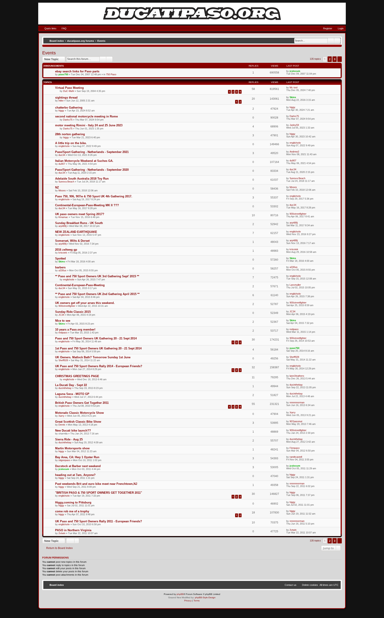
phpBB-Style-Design (205, 597)
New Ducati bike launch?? (73, 430)
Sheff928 (63, 360)
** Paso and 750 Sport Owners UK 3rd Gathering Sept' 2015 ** (97, 276)
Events (49, 52)
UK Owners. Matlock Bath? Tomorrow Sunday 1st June (92, 357)
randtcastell (296, 457)
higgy (61, 110)
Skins (293, 97)
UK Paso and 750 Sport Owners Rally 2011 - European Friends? (98, 521)
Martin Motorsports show (72, 448)
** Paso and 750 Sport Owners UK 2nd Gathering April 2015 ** (97, 294)
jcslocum (295, 71)
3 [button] (334, 59)
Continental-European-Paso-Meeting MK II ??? (87, 205)
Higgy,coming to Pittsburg (73, 502)
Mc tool (293, 87)
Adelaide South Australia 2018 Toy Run (82, 178)
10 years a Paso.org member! (75, 329)
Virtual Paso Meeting (69, 87)
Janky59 (294, 125)
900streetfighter (298, 213)
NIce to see (62, 320)
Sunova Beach (66, 181)
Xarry (61, 415)
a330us (62, 270)
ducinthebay (65, 388)
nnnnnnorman (297, 402)
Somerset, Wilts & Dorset (72, 240)
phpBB (180, 594)
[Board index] (192, 13)
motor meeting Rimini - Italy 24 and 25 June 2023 (88, 125)
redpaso (62, 332)
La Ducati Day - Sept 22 (71, 385)
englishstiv (64, 146)
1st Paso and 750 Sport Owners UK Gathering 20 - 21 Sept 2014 (98, 348)
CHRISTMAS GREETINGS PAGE (77, 376)
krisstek (62, 252)
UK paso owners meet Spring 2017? (79, 214)
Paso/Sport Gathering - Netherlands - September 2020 (92, 169)
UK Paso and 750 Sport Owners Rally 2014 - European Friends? (98, 366)
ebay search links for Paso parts (77, 71)
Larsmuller (295, 284)
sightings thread (66, 97)
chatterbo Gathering (68, 107)
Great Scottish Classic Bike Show (78, 421)
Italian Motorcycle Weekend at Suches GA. (84, 160)
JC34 (61, 314)
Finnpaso (295, 448)
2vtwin (61, 533)
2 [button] (329, 59)
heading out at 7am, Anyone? (75, 475)
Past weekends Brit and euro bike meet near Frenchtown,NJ (96, 483)
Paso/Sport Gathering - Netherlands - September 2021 (92, 152)
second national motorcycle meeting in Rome (86, 116)
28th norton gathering (70, 134)
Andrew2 (294, 151)
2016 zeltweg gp (66, 249)
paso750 (63, 74)
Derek (61, 424)
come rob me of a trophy (72, 511)
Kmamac (63, 217)
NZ (57, 187)
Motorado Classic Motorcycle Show (79, 412)
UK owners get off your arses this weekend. (85, 303)
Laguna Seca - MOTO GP (72, 394)
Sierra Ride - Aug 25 (69, 439)
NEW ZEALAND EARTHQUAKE (76, 232)
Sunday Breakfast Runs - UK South (79, 223)
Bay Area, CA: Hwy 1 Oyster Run (77, 457)
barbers (60, 267)
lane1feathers (297, 375)
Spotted (60, 258)
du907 (61, 163)
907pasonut (296, 421)
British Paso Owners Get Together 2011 (82, 402)
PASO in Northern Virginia (73, 530)
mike (61, 100)
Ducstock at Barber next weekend (78, 466)
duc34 (61, 155)
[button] (339, 59)
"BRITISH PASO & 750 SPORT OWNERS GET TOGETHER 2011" (98, 492)
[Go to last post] (302, 71)
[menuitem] (62, 28)
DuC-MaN (68, 91)
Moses (62, 190)
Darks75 (67, 119)
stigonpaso (64, 460)
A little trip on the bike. (71, 143)
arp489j (62, 226)
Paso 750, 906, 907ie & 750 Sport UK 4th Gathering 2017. (93, 196)
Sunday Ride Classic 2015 (73, 311)
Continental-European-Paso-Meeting (80, 285)
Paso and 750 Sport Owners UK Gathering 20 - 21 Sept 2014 (96, 338)
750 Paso (111, 74)
